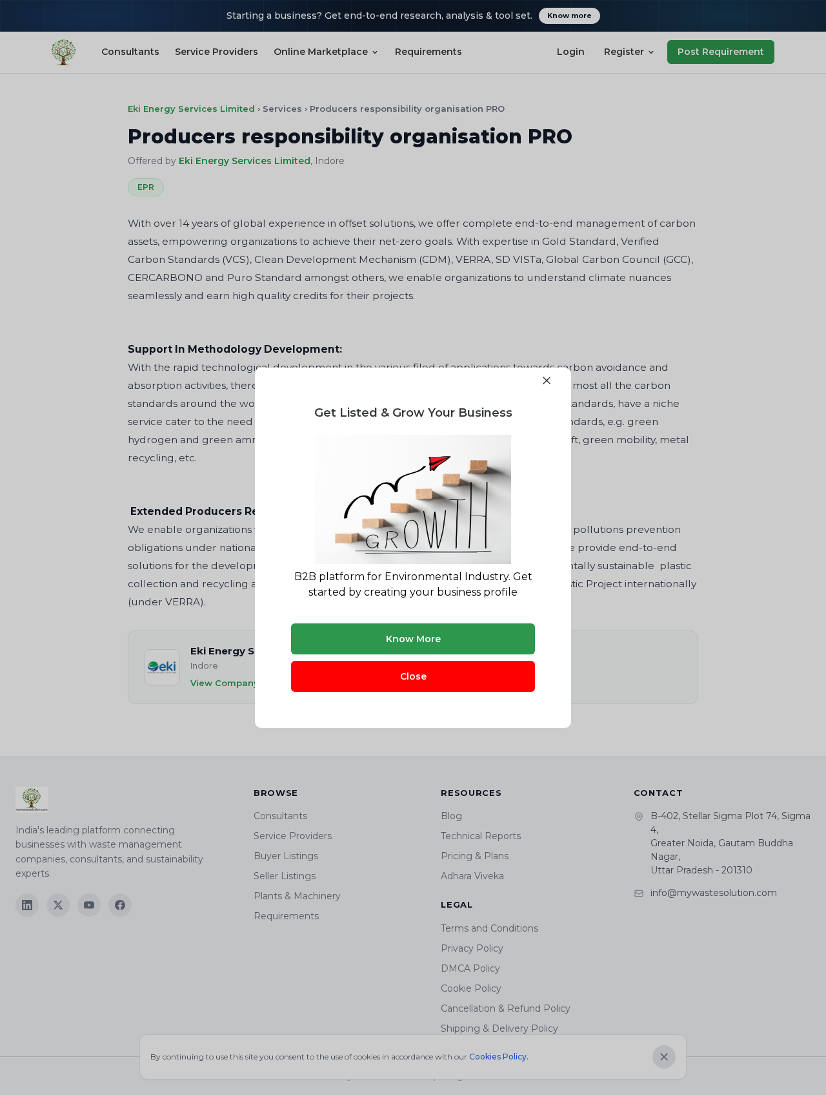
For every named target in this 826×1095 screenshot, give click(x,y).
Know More (413, 639)
